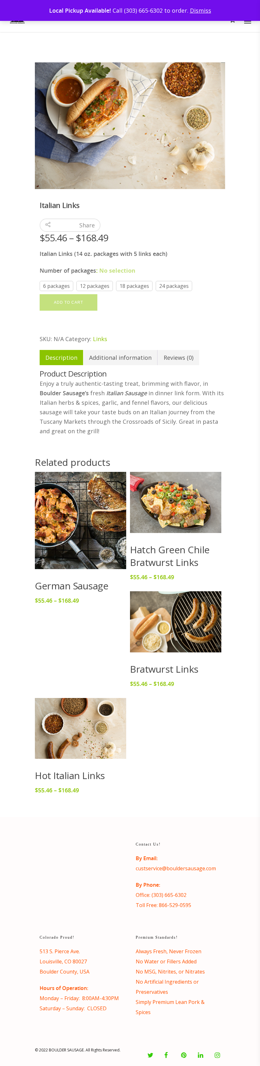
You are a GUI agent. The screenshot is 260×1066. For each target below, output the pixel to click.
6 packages (56, 285)
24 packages (174, 285)
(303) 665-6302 (169, 895)
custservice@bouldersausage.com (176, 868)
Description (61, 357)
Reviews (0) (178, 357)
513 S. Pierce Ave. (60, 951)
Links (100, 339)
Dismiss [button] (200, 10)
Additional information (120, 357)
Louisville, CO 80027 (63, 961)
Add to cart (68, 302)
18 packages (134, 285)
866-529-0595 (175, 905)
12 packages (94, 285)
